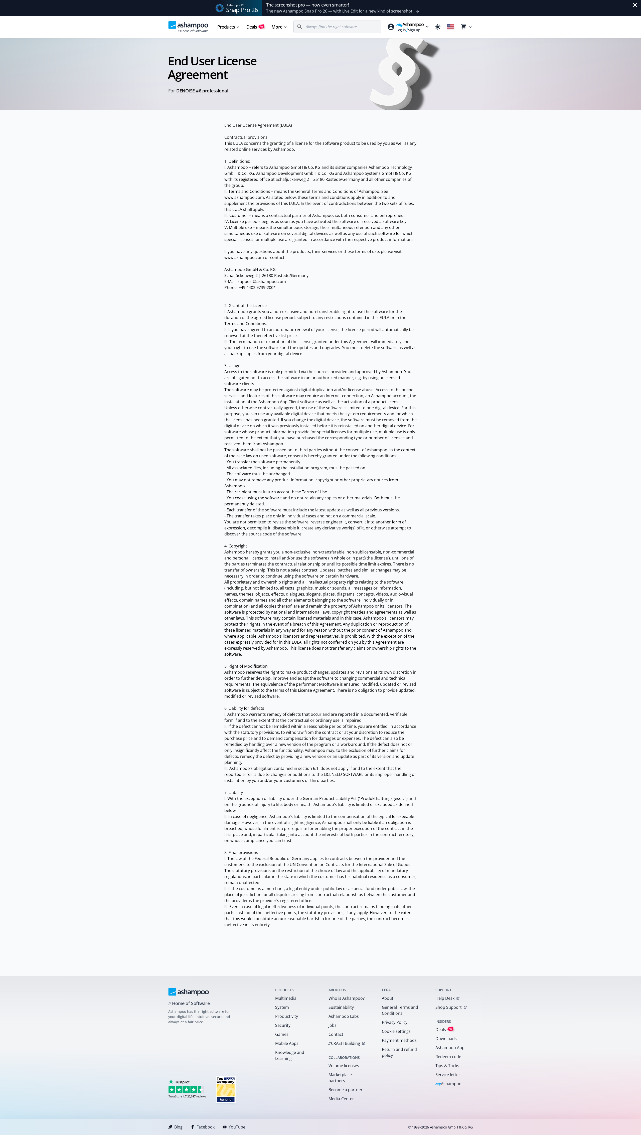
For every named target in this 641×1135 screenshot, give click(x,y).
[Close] (635, 5)
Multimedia (285, 998)
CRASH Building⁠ (344, 1043)
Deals (254, 27)
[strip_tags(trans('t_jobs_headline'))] (226, 1089)
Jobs (333, 1025)
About (387, 998)
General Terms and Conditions (400, 1010)
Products (226, 27)
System (282, 1007)
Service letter (447, 1074)
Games (281, 1034)
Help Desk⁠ (444, 998)
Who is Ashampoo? (347, 998)
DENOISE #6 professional (202, 91)
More (276, 27)
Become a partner (346, 1089)
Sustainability (341, 1007)
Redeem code (448, 1056)
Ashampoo (448, 1084)
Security (282, 1025)
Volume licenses (344, 1065)
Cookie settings (396, 1031)
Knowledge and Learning (289, 1055)
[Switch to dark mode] (438, 27)
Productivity (286, 1016)
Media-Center (341, 1098)
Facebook (206, 1127)
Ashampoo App (449, 1047)
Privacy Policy (394, 1022)
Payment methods (399, 1040)
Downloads (446, 1038)
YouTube (237, 1127)
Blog (178, 1127)
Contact (336, 1034)
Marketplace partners (340, 1077)
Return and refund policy (399, 1052)
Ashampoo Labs (344, 1016)
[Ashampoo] (189, 992)
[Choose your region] (451, 27)
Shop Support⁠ (448, 1007)
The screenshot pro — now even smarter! (307, 5)
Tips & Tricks (447, 1065)
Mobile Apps (286, 1043)
